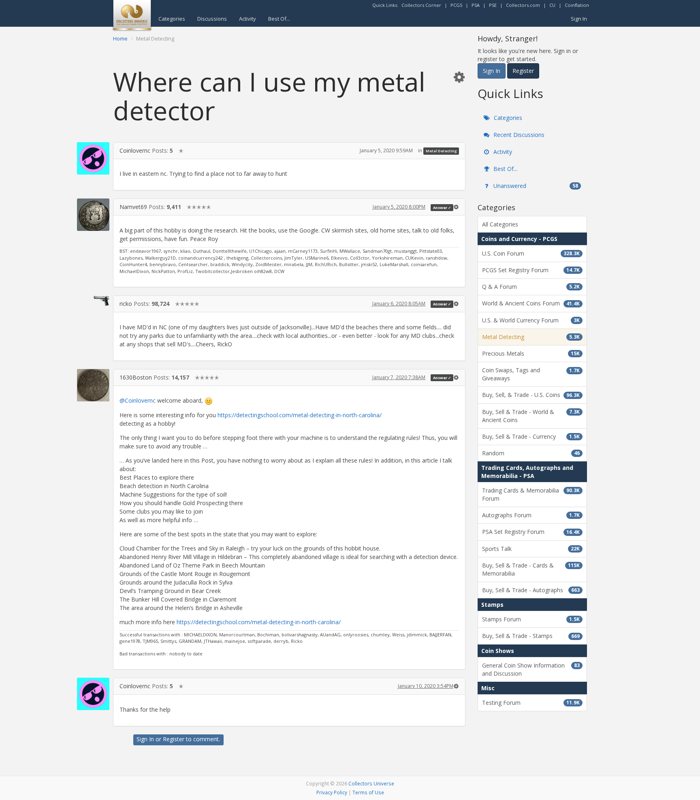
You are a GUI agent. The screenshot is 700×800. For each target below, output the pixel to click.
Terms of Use (368, 792)
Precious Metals (531, 353)
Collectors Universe (371, 783)
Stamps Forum (531, 619)
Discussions (212, 18)
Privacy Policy (331, 792)
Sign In (579, 18)
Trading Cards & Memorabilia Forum (531, 494)
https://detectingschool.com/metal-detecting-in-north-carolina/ (300, 415)
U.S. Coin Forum (531, 253)
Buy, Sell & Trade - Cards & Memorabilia (531, 569)
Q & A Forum (531, 286)
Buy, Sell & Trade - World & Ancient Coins (531, 416)
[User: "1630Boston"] (93, 385)
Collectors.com (523, 5)
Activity (247, 18)
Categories (171, 18)
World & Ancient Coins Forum (531, 303)
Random (531, 453)
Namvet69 (133, 207)
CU (552, 5)
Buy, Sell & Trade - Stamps (531, 636)
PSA (476, 5)
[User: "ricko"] (93, 300)
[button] (458, 76)
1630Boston (136, 377)
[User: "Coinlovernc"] (93, 158)
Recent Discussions (518, 135)
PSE (493, 5)
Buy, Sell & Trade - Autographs (531, 590)
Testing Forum (531, 702)
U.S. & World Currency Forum (531, 320)
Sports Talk (531, 549)
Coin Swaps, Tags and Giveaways (531, 374)
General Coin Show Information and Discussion (531, 669)
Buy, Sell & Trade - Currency (531, 436)
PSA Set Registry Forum (531, 531)
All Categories (500, 224)
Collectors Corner (421, 5)
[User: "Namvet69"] (93, 214)
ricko (126, 303)
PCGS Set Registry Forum (531, 270)
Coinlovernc (135, 150)
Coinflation (577, 5)
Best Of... (279, 18)
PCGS (456, 5)
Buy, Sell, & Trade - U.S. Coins (531, 395)
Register (173, 739)
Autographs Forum (531, 515)
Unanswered (535, 186)
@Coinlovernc (138, 400)
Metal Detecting (441, 151)
